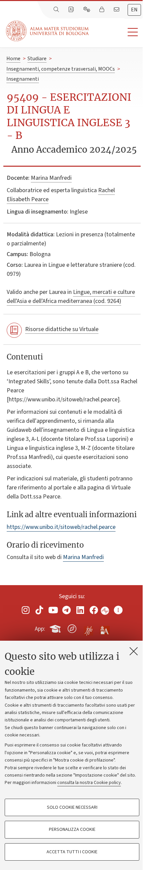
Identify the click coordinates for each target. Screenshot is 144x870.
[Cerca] (57, 10)
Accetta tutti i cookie (72, 852)
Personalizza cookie (72, 829)
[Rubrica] (71, 10)
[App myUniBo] (56, 627)
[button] (116, 32)
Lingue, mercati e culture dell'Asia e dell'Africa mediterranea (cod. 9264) (71, 296)
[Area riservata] (102, 10)
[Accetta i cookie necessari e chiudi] (133, 651)
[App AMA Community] (104, 628)
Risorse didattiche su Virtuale (61, 329)
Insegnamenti (22, 79)
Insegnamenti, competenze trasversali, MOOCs (60, 69)
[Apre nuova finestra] (25, 610)
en (134, 9)
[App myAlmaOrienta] (72, 627)
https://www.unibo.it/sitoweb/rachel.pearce (61, 527)
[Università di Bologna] (48, 31)
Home (13, 58)
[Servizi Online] (87, 10)
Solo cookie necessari (72, 807)
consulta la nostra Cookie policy (89, 782)
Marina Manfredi (51, 178)
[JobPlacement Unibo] (88, 627)
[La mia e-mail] (117, 10)
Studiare (37, 58)
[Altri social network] (118, 610)
